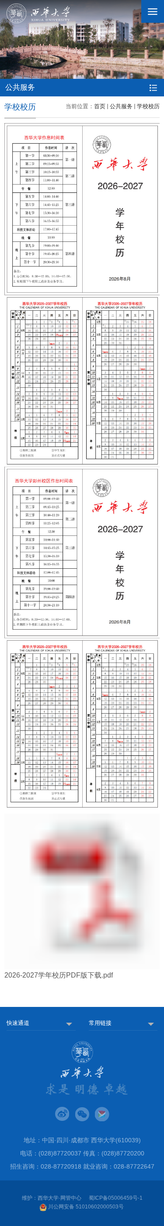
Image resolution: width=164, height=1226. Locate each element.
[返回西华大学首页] (38, 13)
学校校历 (148, 106)
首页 (99, 106)
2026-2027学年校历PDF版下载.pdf (58, 975)
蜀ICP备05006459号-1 (116, 1198)
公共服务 (121, 106)
